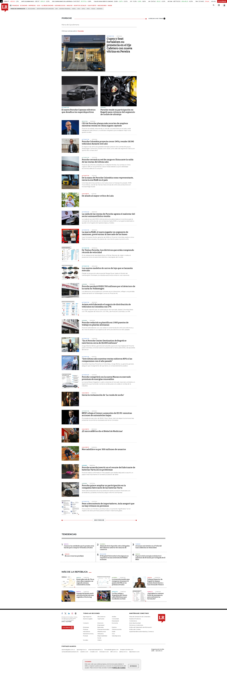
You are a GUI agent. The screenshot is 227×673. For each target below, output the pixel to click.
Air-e (78, 8)
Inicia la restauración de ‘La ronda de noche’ (103, 395)
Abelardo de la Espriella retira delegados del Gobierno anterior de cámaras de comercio (115, 547)
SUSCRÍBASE (222, 1)
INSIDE (110, 5)
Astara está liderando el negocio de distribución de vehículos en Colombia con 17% (106, 305)
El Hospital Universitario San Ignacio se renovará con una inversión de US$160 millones (114, 557)
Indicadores (86, 631)
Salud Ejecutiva (116, 636)
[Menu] (11, 5)
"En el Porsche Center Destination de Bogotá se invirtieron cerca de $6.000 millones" (104, 341)
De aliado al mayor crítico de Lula (98, 196)
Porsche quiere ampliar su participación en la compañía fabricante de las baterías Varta (104, 486)
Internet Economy (88, 633)
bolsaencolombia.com (126, 649)
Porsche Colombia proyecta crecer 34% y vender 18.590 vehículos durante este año (108, 142)
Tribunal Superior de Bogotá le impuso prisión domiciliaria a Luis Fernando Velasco (155, 582)
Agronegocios (87, 616)
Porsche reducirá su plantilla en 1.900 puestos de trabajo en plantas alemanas (105, 323)
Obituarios (100, 633)
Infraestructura (101, 631)
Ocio (113, 633)
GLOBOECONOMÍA (47, 5)
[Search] (213, 5)
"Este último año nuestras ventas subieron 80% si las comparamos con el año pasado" (107, 360)
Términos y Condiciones (136, 625)
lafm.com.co (114, 651)
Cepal (83, 8)
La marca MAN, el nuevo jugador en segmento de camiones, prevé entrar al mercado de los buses (105, 233)
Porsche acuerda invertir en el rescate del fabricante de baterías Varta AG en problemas (108, 468)
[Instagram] (72, 613)
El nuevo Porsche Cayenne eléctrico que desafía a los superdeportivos (78, 111)
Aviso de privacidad (135, 623)
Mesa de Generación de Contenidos (139, 616)
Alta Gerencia (101, 616)
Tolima (93, 8)
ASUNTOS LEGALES (80, 5)
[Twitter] (66, 613)
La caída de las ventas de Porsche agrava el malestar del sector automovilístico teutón (108, 215)
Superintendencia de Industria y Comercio (141, 631)
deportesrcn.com (134, 651)
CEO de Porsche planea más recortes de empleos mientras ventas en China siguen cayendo (105, 124)
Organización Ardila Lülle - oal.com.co (157, 649)
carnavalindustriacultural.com (70, 651)
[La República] (4, 8)
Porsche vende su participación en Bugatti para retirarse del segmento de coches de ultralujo (117, 112)
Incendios (99, 8)
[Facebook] (63, 613)
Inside (113, 631)
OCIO (38, 5)
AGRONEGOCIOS (60, 5)
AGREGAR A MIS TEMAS (156, 18)
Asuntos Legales (87, 618)
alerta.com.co (123, 651)
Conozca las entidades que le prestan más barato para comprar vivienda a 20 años (79, 547)
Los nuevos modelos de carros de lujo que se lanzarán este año (107, 269)
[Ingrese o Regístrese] (224, 5)
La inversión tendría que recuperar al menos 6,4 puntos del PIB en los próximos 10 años (121, 582)
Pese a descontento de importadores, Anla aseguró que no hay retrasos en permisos (108, 504)
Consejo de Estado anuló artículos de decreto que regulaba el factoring (85, 595)
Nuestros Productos (135, 618)
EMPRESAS (32, 5)
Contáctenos (133, 621)
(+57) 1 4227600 (66, 621)
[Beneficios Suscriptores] (219, 5)
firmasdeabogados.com (111, 649)
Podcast (85, 636)
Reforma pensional (64, 8)
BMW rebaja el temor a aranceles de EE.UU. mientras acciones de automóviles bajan (107, 414)
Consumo (86, 623)
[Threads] (76, 613)
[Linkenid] (69, 613)
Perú (88, 8)
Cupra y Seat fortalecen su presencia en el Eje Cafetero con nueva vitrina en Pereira (119, 45)
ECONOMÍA (23, 5)
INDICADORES (102, 5)
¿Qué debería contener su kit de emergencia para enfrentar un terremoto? (155, 596)
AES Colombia (31, 8)
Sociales (85, 640)
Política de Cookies (118, 668)
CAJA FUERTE (92, 5)
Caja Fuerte (100, 618)
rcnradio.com (94, 651)
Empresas (86, 627)
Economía (115, 623)
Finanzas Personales (103, 629)
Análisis (114, 616)
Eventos (114, 627)
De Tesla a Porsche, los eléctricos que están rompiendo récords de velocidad (108, 251)
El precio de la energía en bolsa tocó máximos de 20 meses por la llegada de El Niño (150, 557)
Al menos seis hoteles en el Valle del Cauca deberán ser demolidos (148, 547)
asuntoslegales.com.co (68, 649)
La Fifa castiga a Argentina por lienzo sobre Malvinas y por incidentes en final (119, 596)
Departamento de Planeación (45, 8)
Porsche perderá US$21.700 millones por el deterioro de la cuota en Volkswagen (108, 287)
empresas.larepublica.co (95, 649)
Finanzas (85, 629)
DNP (56, 8)
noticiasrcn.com (104, 651)
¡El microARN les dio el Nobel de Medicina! (102, 431)
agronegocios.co (82, 649)
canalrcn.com (84, 651)
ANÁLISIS (69, 5)
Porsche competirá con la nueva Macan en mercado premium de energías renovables (106, 378)
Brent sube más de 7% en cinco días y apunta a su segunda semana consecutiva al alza (85, 582)
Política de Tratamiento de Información (140, 627)
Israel (74, 8)
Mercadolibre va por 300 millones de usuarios (104, 449)
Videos (99, 640)
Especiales (100, 627)
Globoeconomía (116, 629)
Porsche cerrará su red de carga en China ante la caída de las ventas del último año (107, 160)
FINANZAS (15, 5)
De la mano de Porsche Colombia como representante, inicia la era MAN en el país (107, 179)
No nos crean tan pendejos (74, 556)
